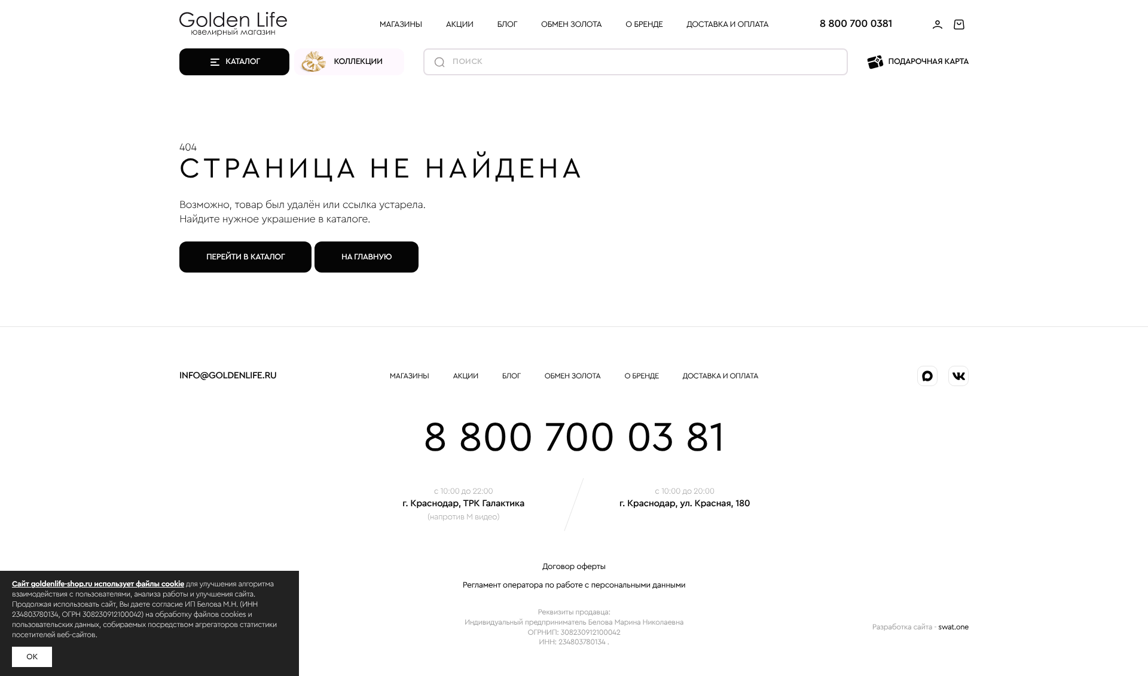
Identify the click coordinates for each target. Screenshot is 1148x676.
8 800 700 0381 (856, 24)
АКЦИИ (460, 24)
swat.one (953, 627)
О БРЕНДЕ (643, 24)
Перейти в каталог (245, 257)
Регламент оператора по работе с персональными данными (574, 585)
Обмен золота (571, 24)
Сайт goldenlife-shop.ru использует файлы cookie (98, 584)
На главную (366, 257)
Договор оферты (573, 566)
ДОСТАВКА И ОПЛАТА (728, 24)
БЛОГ (507, 24)
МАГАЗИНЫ (401, 24)
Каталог (242, 61)
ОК (32, 657)
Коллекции (358, 61)
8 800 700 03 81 (574, 438)
